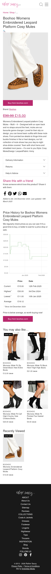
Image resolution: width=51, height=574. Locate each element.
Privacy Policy (17, 566)
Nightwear (25, 531)
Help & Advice (12, 173)
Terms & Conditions (32, 566)
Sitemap (25, 507)
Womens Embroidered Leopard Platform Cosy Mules (12, 469)
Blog (26, 544)
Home (5, 12)
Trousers (25, 538)
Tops (25, 534)
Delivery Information (14, 160)
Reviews (25, 511)
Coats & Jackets (25, 517)
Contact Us (25, 504)
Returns (9, 166)
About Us (25, 500)
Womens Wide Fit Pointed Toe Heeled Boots (35, 416)
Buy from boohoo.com (18, 102)
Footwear (25, 524)
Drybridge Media (28, 568)
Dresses (25, 520)
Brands (25, 548)
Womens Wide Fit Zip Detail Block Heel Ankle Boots (13, 367)
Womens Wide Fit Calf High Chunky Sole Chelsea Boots (12, 416)
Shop (12, 12)
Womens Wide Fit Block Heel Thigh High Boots (37, 366)
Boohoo (12, 109)
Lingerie (25, 527)
